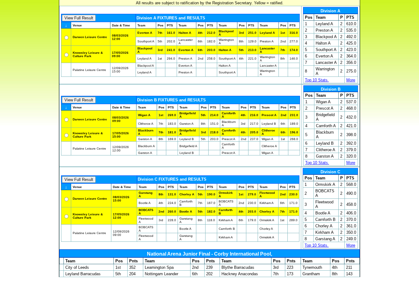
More (350, 80)
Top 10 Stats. (317, 80)
